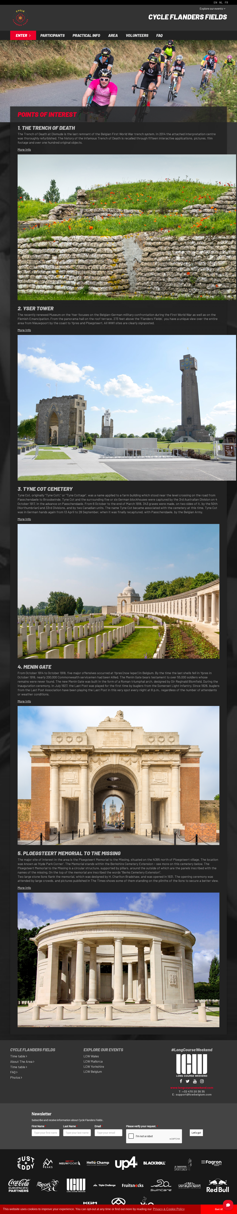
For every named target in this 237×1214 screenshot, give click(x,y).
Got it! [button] (219, 1209)
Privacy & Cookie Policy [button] (169, 1209)
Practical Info (86, 35)
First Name (39, 1126)
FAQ (159, 35)
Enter (22, 35)
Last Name (70, 1126)
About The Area (21, 1061)
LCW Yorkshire (94, 1066)
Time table (18, 1056)
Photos (15, 1077)
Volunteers (137, 35)
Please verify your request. (142, 1126)
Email (99, 1126)
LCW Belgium (93, 1071)
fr (226, 2)
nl (221, 2)
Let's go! (196, 1132)
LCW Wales (91, 1056)
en (215, 2)
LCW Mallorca (93, 1061)
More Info (24, 149)
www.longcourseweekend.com (191, 1087)
